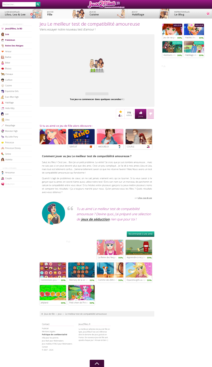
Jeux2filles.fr (106, 4)
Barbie (8, 57)
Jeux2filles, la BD (13, 28)
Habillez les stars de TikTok (194, 37)
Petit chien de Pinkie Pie (80, 302)
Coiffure (8, 79)
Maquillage (10, 125)
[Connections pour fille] (53, 269)
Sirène (8, 153)
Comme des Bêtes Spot (109, 280)
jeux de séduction (95, 219)
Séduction (10, 184)
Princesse (9, 142)
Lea (7, 34)
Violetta (8, 159)
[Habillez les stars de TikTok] (194, 29)
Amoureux (10, 172)
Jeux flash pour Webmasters (52, 341)
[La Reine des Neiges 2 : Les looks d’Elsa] (110, 247)
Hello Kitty (9, 108)
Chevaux (9, 74)
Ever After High (12, 97)
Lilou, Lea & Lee (15, 13)
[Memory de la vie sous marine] (81, 269)
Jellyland (44, 302)
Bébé (7, 62)
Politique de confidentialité (54, 334)
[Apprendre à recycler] (139, 247)
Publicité (45, 328)
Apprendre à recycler (136, 257)
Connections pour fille (51, 280)
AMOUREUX (103, 146)
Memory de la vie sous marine (82, 280)
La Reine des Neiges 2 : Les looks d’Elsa (110, 257)
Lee (7, 114)
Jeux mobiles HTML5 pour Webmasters (57, 344)
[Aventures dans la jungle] (172, 46)
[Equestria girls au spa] (139, 269)
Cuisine (94, 13)
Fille (50, 13)
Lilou (7, 119)
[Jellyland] (53, 292)
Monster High (11, 131)
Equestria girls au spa (137, 280)
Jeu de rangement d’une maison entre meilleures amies (173, 37)
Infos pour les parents (50, 338)
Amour (8, 51)
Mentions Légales (48, 331)
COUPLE (130, 146)
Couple (8, 178)
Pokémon (10, 40)
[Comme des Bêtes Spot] (110, 269)
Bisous (8, 68)
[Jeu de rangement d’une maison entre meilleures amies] (172, 29)
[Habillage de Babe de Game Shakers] (194, 46)
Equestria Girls (12, 91)
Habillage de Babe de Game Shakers (194, 55)
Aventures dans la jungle (173, 55)
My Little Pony (11, 136)
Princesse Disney (13, 148)
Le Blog (182, 13)
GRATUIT (73, 146)
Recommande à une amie (140, 233)
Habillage (138, 13)
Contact (45, 347)
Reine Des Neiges (14, 45)
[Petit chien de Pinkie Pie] (81, 292)
